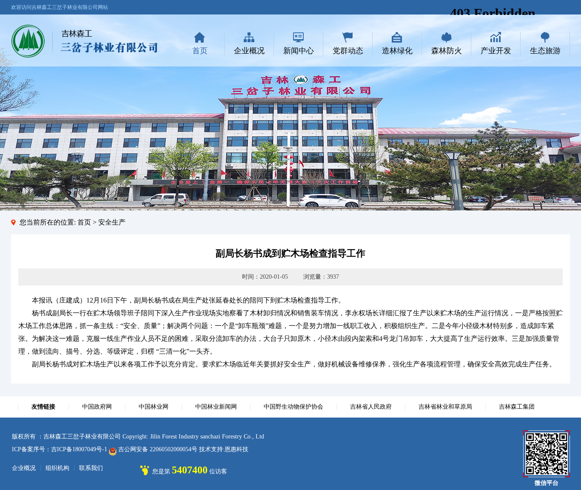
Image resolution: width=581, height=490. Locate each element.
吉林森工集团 (517, 407)
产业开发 (496, 50)
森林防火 (446, 50)
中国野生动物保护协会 (293, 407)
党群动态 (348, 50)
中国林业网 (153, 407)
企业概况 (249, 50)
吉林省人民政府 (371, 407)
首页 (200, 50)
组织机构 (57, 468)
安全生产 (111, 222)
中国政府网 (97, 407)
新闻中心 (298, 50)
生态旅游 (545, 50)
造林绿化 (397, 50)
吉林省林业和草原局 (445, 407)
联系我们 (91, 468)
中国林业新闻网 (216, 407)
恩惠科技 (236, 449)
